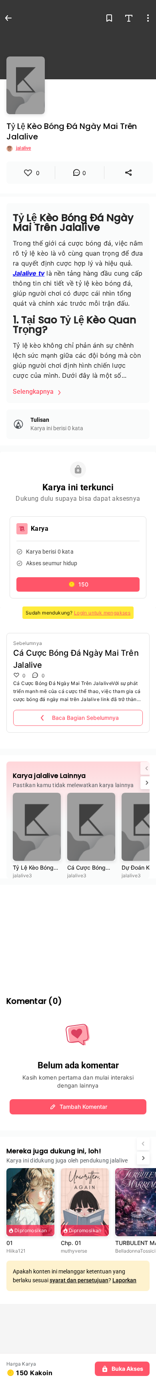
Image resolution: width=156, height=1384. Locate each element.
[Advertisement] (78, 935)
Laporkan (124, 1280)
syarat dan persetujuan (79, 1280)
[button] (78, 584)
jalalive (23, 148)
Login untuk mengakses (102, 613)
